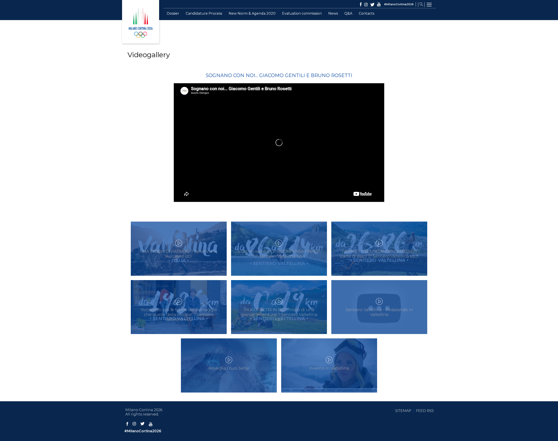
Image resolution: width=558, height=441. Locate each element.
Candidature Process (204, 13)
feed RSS (425, 411)
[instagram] (366, 4)
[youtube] (379, 4)
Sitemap (403, 411)
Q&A (348, 13)
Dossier (173, 13)
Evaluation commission (302, 13)
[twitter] (372, 4)
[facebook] (361, 4)
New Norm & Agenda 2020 (252, 13)
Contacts (366, 13)
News (333, 13)
